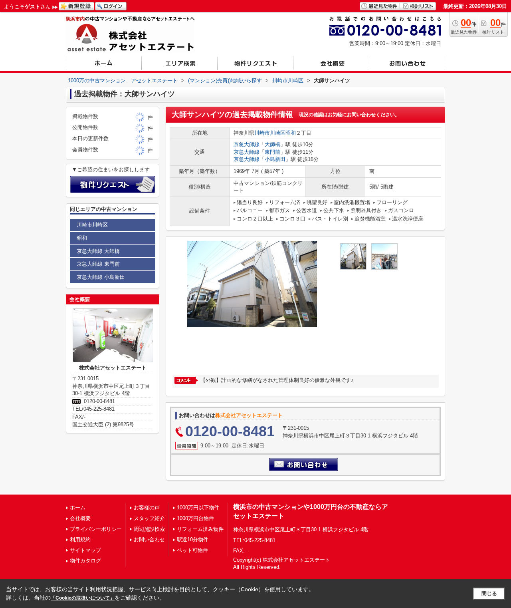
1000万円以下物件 (198, 508)
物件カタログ (85, 561)
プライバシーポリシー (96, 529)
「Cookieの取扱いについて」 (83, 598)
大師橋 (272, 144)
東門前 (272, 152)
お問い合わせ (149, 539)
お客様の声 (147, 508)
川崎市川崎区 (269, 133)
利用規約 (80, 539)
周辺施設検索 (149, 529)
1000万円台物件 (195, 518)
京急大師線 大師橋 (98, 251)
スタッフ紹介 (149, 518)
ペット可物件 (192, 550)
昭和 (290, 133)
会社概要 (80, 518)
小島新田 (275, 159)
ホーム (77, 508)
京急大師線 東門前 (98, 264)
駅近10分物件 (192, 539)
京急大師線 (246, 144)
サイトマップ (85, 550)
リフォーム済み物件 (200, 529)
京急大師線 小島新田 (101, 277)
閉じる (489, 593)
